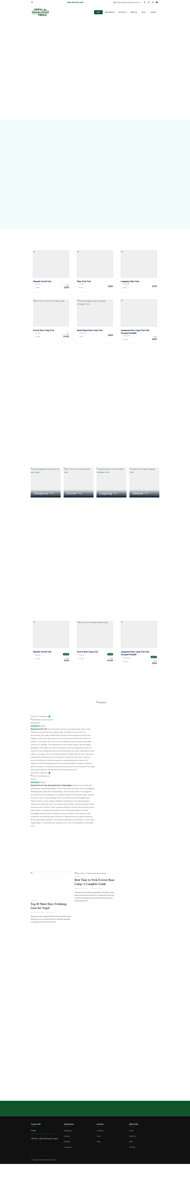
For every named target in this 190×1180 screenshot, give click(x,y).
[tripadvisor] (153, 2)
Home (98, 12)
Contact (153, 12)
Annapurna (82, 333)
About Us (134, 12)
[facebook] (145, 2)
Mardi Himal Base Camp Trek (90, 330)
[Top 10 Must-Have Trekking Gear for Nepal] (51, 885)
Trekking (33, 900)
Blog (143, 12)
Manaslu (38, 284)
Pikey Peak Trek (84, 281)
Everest (81, 284)
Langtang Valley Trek (130, 281)
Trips (98, 1141)
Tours (98, 1136)
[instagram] (149, 2)
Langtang (126, 284)
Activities (122, 12)
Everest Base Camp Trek (43, 330)
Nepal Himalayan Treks (37, 912)
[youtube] (157, 2)
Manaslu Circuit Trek (42, 281)
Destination (109, 12)
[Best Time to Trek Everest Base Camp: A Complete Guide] (90, 873)
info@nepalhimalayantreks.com (43, 1134)
